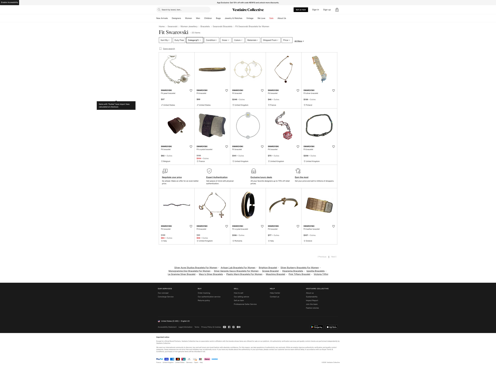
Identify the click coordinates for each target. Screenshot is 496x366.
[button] (337, 10)
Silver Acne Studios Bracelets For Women (195, 267)
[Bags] (223, 18)
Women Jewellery (188, 26)
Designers (176, 18)
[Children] (214, 18)
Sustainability (311, 296)
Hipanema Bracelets (292, 271)
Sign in (315, 9)
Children (208, 18)
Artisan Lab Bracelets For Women (238, 267)
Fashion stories (312, 308)
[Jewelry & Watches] (244, 18)
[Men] (202, 18)
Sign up (327, 9)
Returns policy (204, 300)
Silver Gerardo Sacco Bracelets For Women (236, 271)
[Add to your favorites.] (190, 90)
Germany (189, 362)
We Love (261, 18)
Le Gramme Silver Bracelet (181, 274)
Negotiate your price (172, 177)
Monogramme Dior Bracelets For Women (189, 271)
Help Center (275, 293)
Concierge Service (165, 296)
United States (180, 362)
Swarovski (172, 26)
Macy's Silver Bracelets (211, 274)
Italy (201, 362)
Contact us (274, 296)
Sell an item (301, 9)
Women (188, 18)
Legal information (185, 327)
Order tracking (204, 293)
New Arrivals (162, 18)
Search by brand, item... (172, 9)
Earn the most (301, 177)
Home (162, 26)
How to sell (238, 293)
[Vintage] (255, 18)
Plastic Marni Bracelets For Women (244, 274)
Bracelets (205, 26)
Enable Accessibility (9, 2)
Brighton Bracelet (268, 267)
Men (198, 18)
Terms (196, 327)
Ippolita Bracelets (316, 271)
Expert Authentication (217, 177)
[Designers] (183, 18)
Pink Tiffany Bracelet (299, 274)
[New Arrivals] (170, 18)
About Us (282, 18)
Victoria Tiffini (321, 274)
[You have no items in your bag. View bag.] (337, 10)
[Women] (194, 18)
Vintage (249, 18)
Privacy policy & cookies (211, 327)
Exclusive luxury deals (261, 177)
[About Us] (288, 18)
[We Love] (267, 18)
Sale (271, 18)
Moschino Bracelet (275, 274)
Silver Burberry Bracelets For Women (300, 267)
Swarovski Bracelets (222, 26)
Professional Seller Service (245, 304)
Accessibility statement (167, 327)
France (158, 362)
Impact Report (312, 300)
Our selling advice (241, 296)
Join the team (312, 304)
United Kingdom (168, 362)
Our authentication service (209, 296)
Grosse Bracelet (270, 271)
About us (310, 293)
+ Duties (241, 99)
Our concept (163, 293)
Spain (196, 362)
